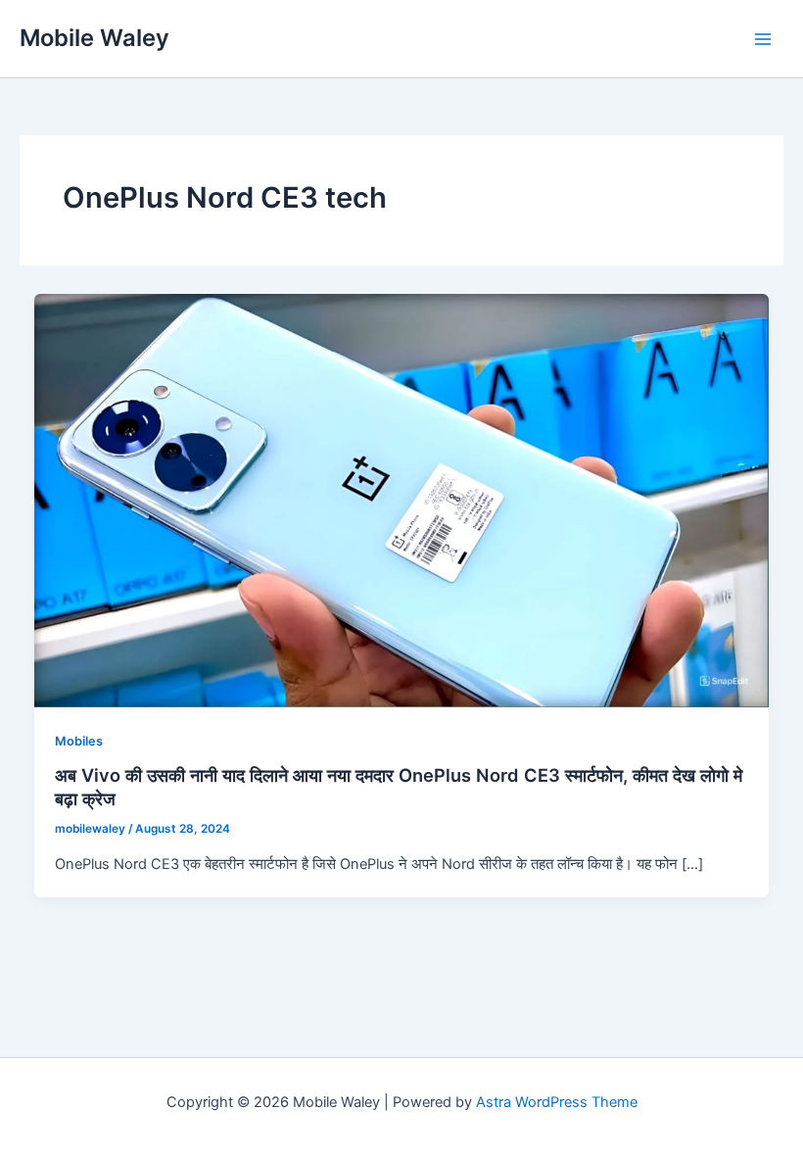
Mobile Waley (94, 38)
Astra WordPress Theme (557, 1102)
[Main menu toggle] (762, 39)
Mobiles (79, 741)
